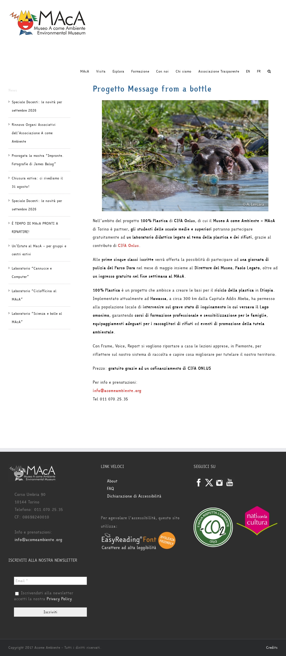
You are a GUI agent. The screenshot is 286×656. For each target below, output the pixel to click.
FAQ (110, 489)
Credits (272, 647)
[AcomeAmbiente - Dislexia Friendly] (139, 535)
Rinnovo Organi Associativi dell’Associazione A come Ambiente (34, 133)
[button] (269, 71)
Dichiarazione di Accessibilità (134, 496)
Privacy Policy (59, 599)
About (112, 481)
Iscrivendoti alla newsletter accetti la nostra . (44, 596)
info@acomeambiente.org (38, 540)
